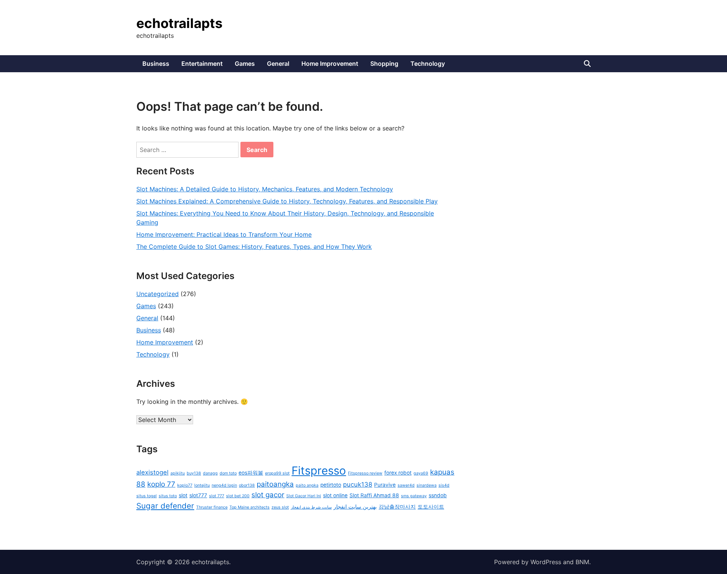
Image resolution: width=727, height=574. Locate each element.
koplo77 (184, 485)
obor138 (247, 485)
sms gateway (414, 495)
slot (183, 495)
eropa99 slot (277, 473)
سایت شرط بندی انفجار (311, 507)
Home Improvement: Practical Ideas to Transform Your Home (224, 234)
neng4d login (224, 485)
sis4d (443, 485)
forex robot (398, 473)
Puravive (385, 485)
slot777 (198, 495)
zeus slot (280, 507)
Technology (427, 63)
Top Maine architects (249, 507)
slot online (335, 495)
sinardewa (427, 485)
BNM (582, 562)
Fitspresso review (365, 473)
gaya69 (420, 473)
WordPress (545, 562)
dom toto (228, 473)
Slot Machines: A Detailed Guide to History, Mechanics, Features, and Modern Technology (264, 189)
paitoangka (275, 484)
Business (155, 63)
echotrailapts (179, 23)
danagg (210, 473)
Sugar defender (165, 505)
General (278, 63)
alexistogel (152, 472)
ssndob (438, 495)
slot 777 (216, 495)
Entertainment (202, 63)
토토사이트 (431, 507)
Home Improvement (329, 63)
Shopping (384, 63)
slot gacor (267, 494)
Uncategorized (157, 294)
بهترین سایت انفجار (355, 507)
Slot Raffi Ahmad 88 (374, 495)
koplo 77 (161, 484)
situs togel (146, 495)
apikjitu (177, 473)
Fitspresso (319, 470)
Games (245, 63)
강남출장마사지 (397, 507)
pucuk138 (357, 484)
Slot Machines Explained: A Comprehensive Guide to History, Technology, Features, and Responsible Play (287, 201)
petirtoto (330, 485)
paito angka (307, 485)
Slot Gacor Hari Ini (303, 495)
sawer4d (406, 485)
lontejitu (202, 485)
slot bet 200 (238, 495)
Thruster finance (212, 507)
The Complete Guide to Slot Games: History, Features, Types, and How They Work (254, 246)
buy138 (194, 473)
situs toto (168, 495)
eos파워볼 (251, 473)
